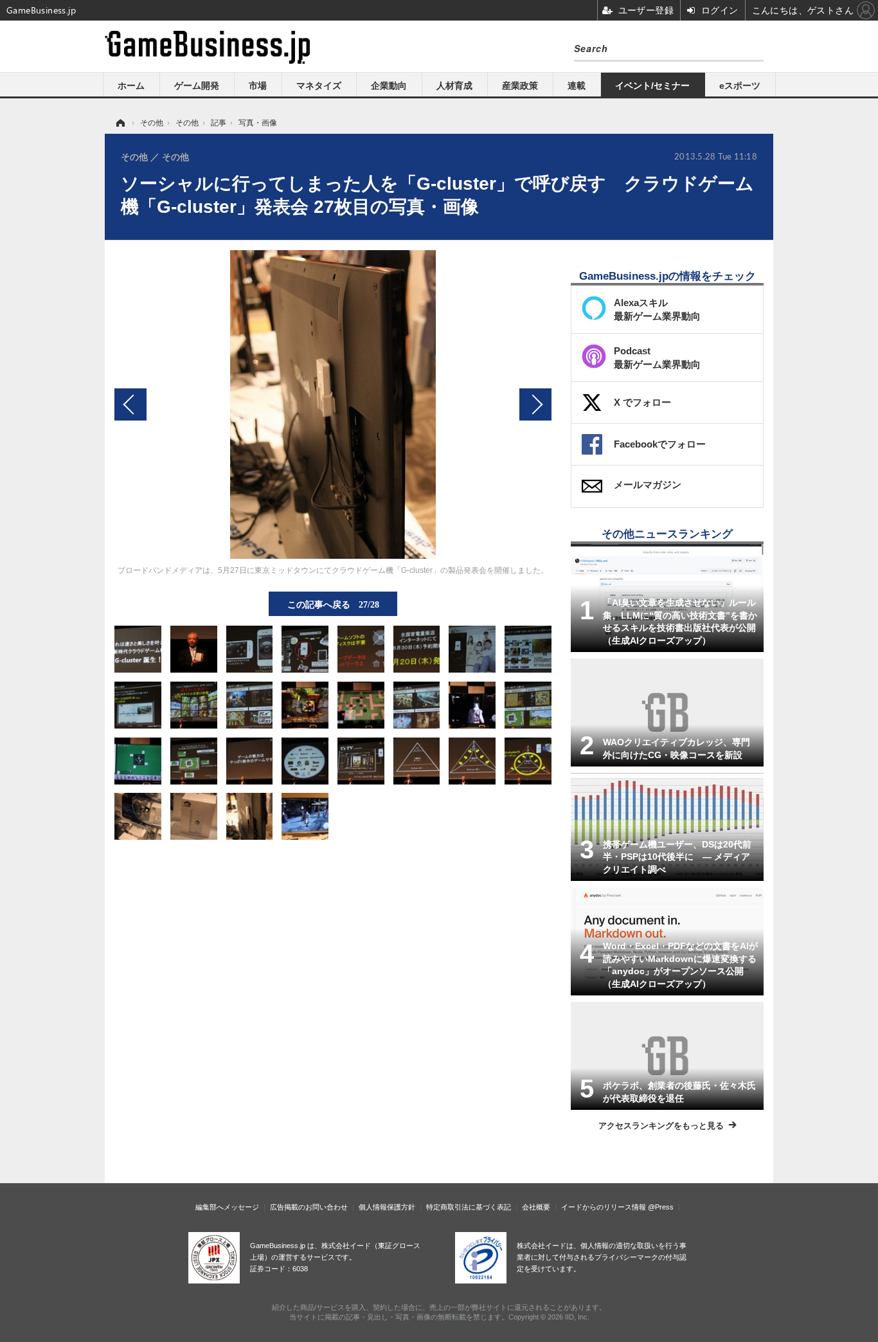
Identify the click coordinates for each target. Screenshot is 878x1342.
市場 (258, 85)
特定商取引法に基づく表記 (468, 1207)
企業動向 (389, 85)
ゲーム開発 (196, 85)
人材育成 (454, 85)
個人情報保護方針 (387, 1207)
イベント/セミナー (652, 85)
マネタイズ (318, 85)
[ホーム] (119, 122)
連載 (577, 85)
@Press (661, 1207)
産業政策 (520, 85)
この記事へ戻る (333, 603)
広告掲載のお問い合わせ (309, 1207)
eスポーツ (739, 85)
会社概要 (536, 1207)
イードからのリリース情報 (603, 1207)
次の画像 (535, 404)
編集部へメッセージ (227, 1207)
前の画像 (130, 404)
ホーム (131, 85)
